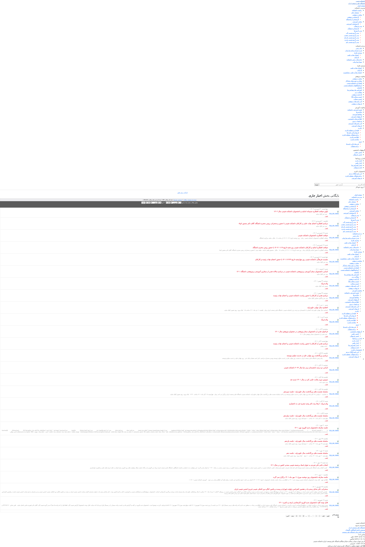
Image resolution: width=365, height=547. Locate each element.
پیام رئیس (359, 48)
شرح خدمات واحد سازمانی (353, 50)
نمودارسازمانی (357, 62)
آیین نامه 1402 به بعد (355, 174)
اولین (328, 516)
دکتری (360, 128)
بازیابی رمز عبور (182, 192)
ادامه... (326, 216)
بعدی (292, 516)
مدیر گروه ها (358, 31)
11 (300, 516)
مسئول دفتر (355, 12)
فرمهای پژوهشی (356, 104)
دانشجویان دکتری (356, 350)
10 (303, 516)
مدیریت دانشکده (357, 197)
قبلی (323, 516)
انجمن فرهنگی (357, 155)
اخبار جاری (358, 161)
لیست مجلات (358, 99)
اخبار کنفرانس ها (356, 165)
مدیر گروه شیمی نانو (352, 42)
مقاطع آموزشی (357, 114)
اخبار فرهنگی (358, 168)
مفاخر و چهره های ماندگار (354, 81)
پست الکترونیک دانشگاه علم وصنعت (353, 532)
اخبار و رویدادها (357, 338)
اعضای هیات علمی (353, 55)
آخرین (287, 516)
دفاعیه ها (359, 112)
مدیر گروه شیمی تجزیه (352, 40)
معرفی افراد (358, 53)
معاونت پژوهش (357, 261)
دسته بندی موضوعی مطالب (189, 200)
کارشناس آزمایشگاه (352, 19)
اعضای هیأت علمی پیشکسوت (352, 73)
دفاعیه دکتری (354, 139)
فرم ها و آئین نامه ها (352, 144)
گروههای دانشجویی (356, 332)
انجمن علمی (358, 152)
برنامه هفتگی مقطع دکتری (350, 135)
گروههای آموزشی (356, 117)
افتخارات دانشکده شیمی (354, 83)
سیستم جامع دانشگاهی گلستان (355, 530)
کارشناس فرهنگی (353, 28)
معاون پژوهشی (357, 15)
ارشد (360, 142)
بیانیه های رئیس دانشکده (354, 60)
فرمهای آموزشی (357, 126)
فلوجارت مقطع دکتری (352, 130)
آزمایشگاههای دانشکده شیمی (353, 85)
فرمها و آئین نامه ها (353, 133)
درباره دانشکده (357, 234)
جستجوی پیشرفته (178, 200)
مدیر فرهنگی (358, 26)
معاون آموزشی (357, 22)
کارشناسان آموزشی (352, 24)
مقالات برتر (358, 92)
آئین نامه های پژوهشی (355, 101)
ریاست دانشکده (357, 10)
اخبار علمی (358, 163)
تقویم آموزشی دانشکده (355, 110)
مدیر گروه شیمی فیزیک (351, 38)
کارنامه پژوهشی (357, 95)
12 (296, 516)
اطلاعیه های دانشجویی (355, 119)
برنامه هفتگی (355, 146)
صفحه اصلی (361, 6)
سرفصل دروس (357, 121)
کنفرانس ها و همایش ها (354, 90)
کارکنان (356, 57)
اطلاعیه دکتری (354, 137)
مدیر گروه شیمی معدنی (351, 35)
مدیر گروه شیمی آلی (352, 33)
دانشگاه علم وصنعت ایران (357, 528)
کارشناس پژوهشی (353, 17)
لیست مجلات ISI (356, 97)
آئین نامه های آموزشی (355, 123)
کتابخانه (359, 88)
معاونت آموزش (357, 291)
